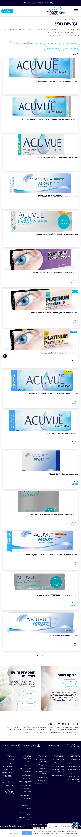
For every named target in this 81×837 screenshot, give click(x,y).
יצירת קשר (11, 763)
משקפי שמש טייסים (42, 780)
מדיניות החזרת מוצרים (25, 802)
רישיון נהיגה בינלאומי (25, 768)
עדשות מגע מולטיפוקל (71, 48)
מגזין (29, 762)
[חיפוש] (17, 11)
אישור (26, 833)
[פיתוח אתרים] (4, 826)
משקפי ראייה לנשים (58, 759)
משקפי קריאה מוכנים (58, 775)
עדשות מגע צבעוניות (52, 48)
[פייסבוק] (11, 791)
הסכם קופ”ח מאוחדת (25, 782)
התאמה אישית (14, 833)
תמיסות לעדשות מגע (74, 776)
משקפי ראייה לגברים (58, 763)
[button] (74, 826)
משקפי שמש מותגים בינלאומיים (41, 773)
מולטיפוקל (28, 772)
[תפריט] (76, 10)
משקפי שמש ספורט (41, 777)
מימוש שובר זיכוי (26, 785)
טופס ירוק (28, 765)
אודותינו (12, 759)
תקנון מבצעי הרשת (26, 788)
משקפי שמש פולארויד (41, 784)
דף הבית (74, 19)
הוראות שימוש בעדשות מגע (74, 781)
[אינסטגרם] (6, 791)
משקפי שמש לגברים (41, 768)
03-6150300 (6, 773)
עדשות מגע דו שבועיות (55, 43)
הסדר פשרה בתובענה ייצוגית (25, 813)
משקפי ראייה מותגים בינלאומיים (58, 771)
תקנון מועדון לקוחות (25, 795)
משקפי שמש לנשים (42, 765)
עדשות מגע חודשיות (36, 43)
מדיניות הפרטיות (26, 805)
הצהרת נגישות (27, 798)
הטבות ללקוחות (26, 775)
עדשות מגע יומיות (72, 43)
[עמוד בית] (56, 11)
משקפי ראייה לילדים (58, 766)
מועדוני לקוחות (27, 778)
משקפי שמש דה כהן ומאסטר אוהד (41, 761)
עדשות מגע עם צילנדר (18, 43)
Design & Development (17, 826)
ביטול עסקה (27, 809)
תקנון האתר (27, 792)
